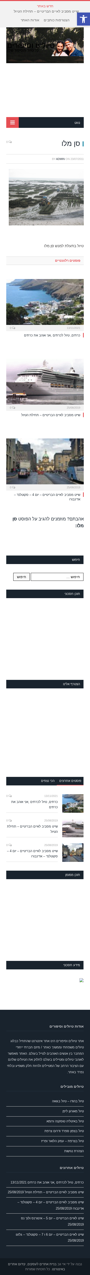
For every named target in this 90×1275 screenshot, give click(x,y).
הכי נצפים (47, 781)
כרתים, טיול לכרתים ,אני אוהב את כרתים (52, 335)
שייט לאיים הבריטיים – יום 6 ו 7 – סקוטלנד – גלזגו (50, 1234)
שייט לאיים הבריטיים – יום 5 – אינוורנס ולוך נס (52, 1218)
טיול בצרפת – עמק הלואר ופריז (62, 1141)
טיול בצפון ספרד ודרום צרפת (64, 1131)
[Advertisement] (45, 90)
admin (60, 158)
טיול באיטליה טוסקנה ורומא (65, 1121)
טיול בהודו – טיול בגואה (68, 1101)
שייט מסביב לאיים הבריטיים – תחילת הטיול (46, 11)
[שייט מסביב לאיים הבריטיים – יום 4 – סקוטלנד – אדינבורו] (45, 463)
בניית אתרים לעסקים (42, 1264)
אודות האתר (30, 20)
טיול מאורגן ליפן (73, 1111)
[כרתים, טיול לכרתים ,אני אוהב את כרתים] (45, 304)
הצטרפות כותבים (57, 20)
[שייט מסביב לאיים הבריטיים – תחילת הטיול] (45, 384)
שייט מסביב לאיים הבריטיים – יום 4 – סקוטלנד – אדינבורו (32, 853)
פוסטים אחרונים (70, 781)
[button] (83, 19)
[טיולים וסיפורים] (45, 46)
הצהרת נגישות (74, 1151)
